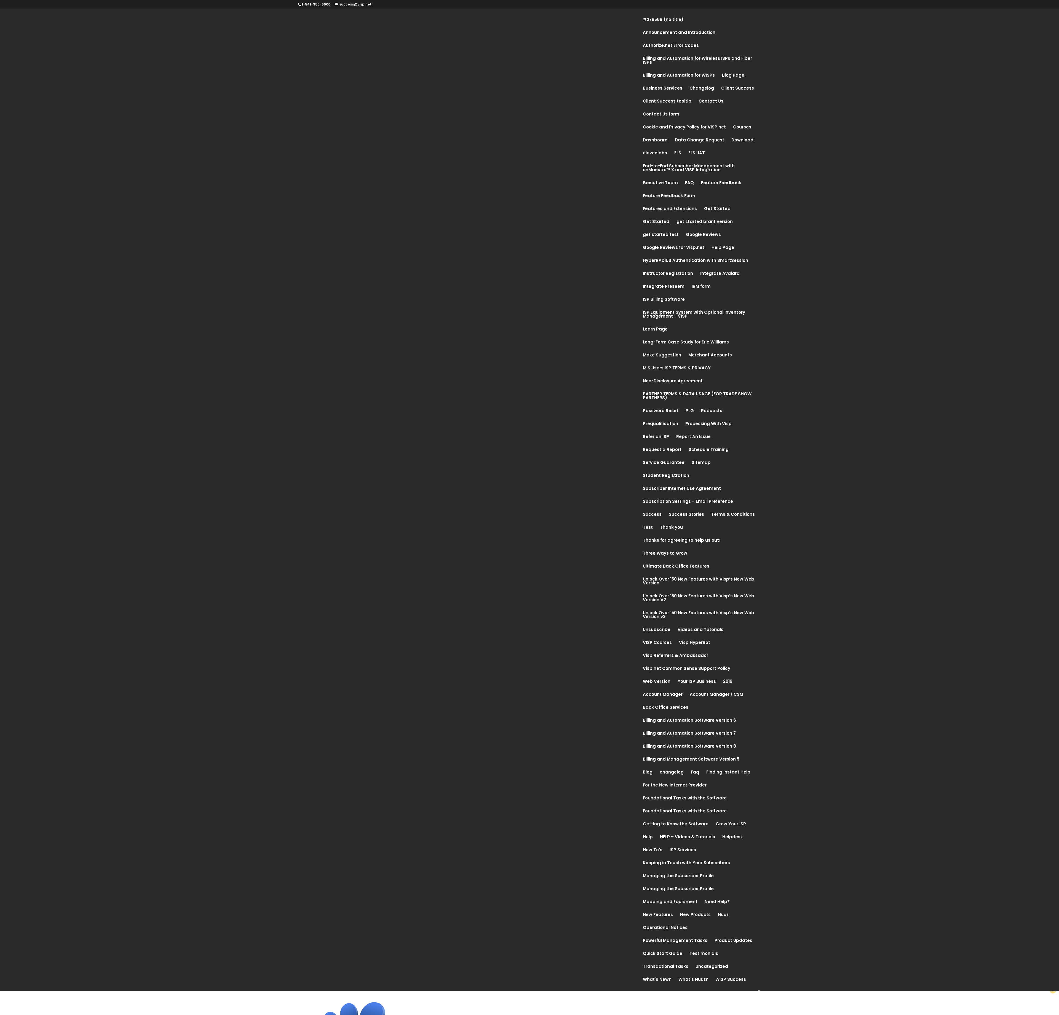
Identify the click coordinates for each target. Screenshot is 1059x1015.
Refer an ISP (656, 437)
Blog (647, 772)
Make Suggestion (662, 355)
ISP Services (683, 850)
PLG (690, 411)
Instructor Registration (668, 274)
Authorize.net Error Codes (671, 46)
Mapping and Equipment (670, 902)
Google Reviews (703, 235)
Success (652, 514)
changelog (672, 772)
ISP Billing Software (664, 299)
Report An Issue (693, 437)
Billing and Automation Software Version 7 (689, 733)
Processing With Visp (708, 424)
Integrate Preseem (663, 286)
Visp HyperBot (694, 643)
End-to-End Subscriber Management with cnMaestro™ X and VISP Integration (689, 168)
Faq (695, 772)
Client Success (737, 88)
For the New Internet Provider (675, 785)
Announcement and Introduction (679, 33)
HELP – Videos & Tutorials (687, 837)
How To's (652, 850)
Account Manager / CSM (716, 694)
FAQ (689, 183)
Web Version (656, 682)
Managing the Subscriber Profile (678, 876)
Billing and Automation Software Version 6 (689, 720)
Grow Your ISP (731, 824)
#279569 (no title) (663, 20)
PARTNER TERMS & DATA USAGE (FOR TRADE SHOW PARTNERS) (697, 396)
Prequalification (660, 424)
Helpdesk (732, 837)
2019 (727, 682)
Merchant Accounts (710, 355)
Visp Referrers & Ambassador (675, 656)
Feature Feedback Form (669, 196)
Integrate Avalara (720, 274)
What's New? (657, 980)
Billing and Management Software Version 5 (691, 759)
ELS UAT (696, 153)
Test (648, 527)
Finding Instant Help (728, 772)
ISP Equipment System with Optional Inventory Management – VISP (694, 314)
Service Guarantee (663, 463)
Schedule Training (709, 450)
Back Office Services (665, 707)
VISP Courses (657, 643)
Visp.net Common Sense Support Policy (686, 669)
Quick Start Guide (662, 954)
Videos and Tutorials (700, 630)
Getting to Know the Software (675, 824)
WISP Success (730, 980)
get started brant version (704, 222)
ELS (677, 153)
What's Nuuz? (693, 980)
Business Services (662, 88)
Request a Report (662, 450)
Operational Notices (665, 928)
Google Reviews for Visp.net (673, 248)
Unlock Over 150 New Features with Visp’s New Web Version (698, 581)
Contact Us (711, 101)
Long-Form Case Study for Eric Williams (686, 342)
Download (742, 140)
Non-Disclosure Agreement (673, 381)
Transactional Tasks (665, 967)
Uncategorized (712, 967)
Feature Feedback (721, 183)
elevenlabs (655, 153)
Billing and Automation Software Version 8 (689, 746)
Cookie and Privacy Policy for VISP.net (684, 127)
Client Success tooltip (667, 101)
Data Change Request (699, 140)
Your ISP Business (697, 682)
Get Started (717, 209)
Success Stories (686, 514)
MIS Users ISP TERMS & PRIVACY (677, 368)
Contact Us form (661, 114)
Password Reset (660, 411)
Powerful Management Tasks (675, 941)
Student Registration (666, 476)
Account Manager (663, 694)
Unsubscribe (656, 630)
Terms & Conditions (733, 514)
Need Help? (717, 902)
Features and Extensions (670, 209)
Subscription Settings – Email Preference (688, 502)
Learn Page (655, 329)
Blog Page (733, 75)
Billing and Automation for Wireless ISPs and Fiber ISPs (697, 61)
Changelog (701, 88)
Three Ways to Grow (665, 553)
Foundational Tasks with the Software (685, 798)
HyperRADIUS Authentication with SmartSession (695, 261)
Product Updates (733, 941)
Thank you (671, 527)
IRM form (701, 286)
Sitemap (701, 463)
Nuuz (723, 915)
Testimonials (703, 954)
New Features (658, 915)
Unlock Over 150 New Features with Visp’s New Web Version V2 (698, 598)
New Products (695, 915)
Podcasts (711, 411)
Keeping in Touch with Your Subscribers (686, 863)
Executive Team (660, 183)
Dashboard (655, 140)
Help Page (723, 248)
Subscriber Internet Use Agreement (682, 489)
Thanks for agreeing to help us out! (682, 540)
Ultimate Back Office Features (676, 566)
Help (648, 837)
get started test (661, 235)
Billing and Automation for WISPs (679, 75)
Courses (742, 127)
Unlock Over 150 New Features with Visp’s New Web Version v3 (698, 615)
